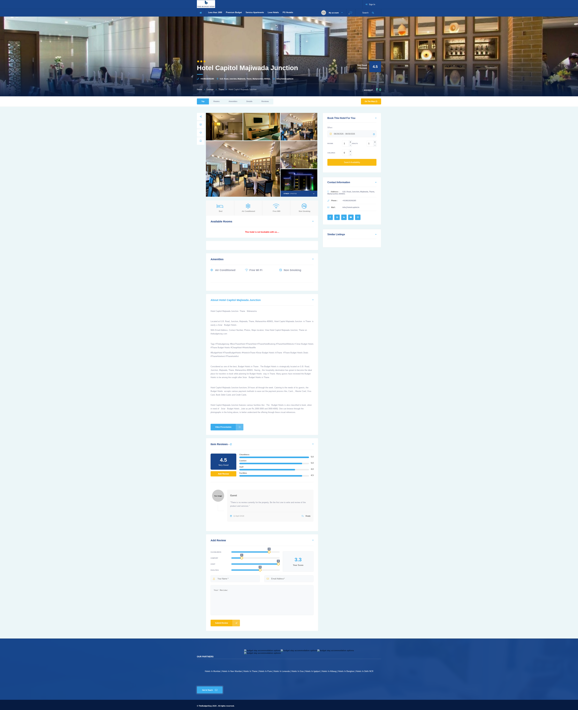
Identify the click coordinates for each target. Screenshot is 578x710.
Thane (221, 89)
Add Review (223, 474)
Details (249, 101)
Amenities (233, 101)
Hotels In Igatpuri (312, 671)
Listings (210, 89)
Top (202, 101)
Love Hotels (273, 12)
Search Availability (352, 162)
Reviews (265, 101)
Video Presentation (223, 427)
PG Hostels (288, 12)
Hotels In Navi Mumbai (232, 671)
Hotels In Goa (297, 671)
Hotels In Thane (250, 671)
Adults (355, 143)
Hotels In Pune (265, 671)
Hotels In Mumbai (212, 671)
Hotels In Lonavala (281, 671)
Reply (308, 516)
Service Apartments (255, 12)
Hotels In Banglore (346, 671)
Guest (233, 495)
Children (331, 153)
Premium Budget (234, 12)
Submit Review (221, 623)
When (329, 127)
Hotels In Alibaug (329, 671)
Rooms (216, 101)
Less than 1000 (215, 12)
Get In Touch (207, 690)
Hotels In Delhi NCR (364, 671)
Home (199, 89)
